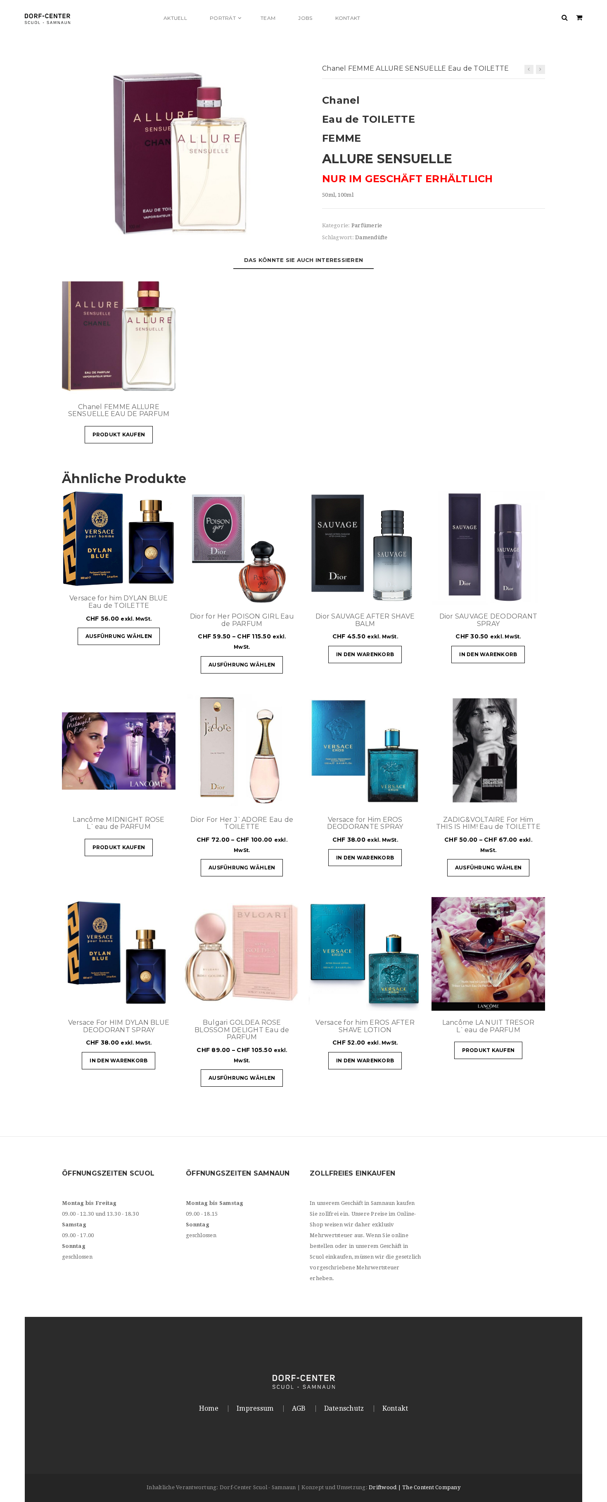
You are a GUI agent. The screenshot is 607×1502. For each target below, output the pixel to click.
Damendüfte (371, 237)
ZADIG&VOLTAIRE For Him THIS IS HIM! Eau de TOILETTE (488, 823)
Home (208, 1408)
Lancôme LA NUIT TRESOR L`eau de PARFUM (488, 1026)
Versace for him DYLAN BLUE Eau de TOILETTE (118, 601)
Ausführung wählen (118, 636)
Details (144, 384)
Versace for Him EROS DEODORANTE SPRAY (365, 823)
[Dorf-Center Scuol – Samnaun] (89, 18)
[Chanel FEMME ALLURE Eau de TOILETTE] (540, 69)
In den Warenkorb (365, 654)
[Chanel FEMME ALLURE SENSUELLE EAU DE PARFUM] (528, 69)
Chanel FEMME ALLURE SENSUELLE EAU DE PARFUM (119, 410)
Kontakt (395, 1408)
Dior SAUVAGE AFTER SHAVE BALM (365, 620)
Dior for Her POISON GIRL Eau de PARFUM (242, 620)
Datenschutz (344, 1408)
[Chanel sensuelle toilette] (179, 153)
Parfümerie (366, 225)
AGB (299, 1408)
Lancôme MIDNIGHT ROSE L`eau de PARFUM (118, 823)
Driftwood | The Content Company (414, 1487)
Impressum (255, 1408)
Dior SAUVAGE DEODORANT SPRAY (488, 620)
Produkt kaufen (118, 434)
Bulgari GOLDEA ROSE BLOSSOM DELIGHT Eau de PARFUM (241, 1030)
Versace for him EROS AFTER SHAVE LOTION (365, 1026)
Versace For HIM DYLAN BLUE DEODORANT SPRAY (119, 1026)
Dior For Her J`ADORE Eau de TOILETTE (241, 823)
